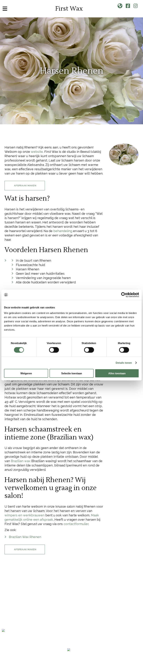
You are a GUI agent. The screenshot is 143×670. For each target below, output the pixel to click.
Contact (9, 613)
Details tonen (124, 362)
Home (6, 594)
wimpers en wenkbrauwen (24, 515)
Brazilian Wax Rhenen (25, 537)
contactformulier (76, 524)
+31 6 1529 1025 (58, 605)
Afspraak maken (16, 619)
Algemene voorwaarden (72, 654)
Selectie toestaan (71, 373)
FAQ (5, 625)
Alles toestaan (117, 373)
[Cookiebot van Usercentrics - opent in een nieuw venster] (123, 294)
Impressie (10, 600)
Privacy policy (95, 654)
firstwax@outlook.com (62, 609)
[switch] (54, 350)
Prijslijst (10, 606)
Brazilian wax (20, 461)
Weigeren (26, 373)
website (37, 152)
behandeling (62, 231)
